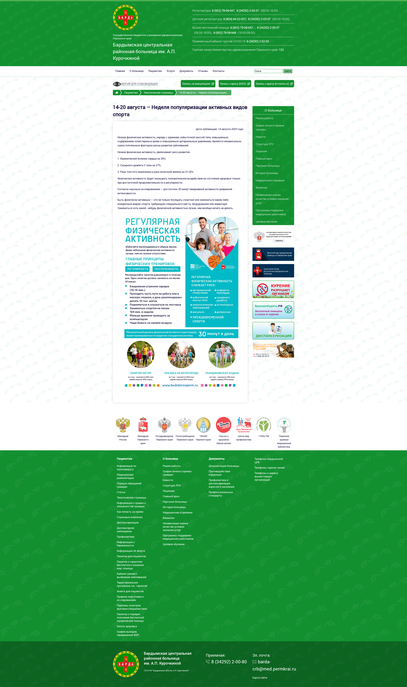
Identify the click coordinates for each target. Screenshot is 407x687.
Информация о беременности (126, 543)
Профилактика (125, 536)
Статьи (121, 492)
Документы (186, 71)
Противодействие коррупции (219, 473)
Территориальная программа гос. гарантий (132, 584)
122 (281, 50)
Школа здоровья (127, 626)
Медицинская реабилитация (125, 476)
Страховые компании (129, 517)
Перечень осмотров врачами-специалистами (132, 607)
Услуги (171, 71)
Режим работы (264, 118)
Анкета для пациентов (130, 591)
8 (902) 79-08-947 (223, 10)
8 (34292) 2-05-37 (248, 10)
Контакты (218, 71)
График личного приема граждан (270, 127)
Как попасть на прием (130, 511)
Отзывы (203, 71)
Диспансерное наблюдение (125, 529)
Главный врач (264, 158)
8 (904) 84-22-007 (234, 19)
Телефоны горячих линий (270, 467)
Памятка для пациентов (131, 556)
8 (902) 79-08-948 (225, 33)
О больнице (137, 71)
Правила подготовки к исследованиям (130, 598)
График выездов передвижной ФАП (128, 633)
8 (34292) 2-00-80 (229, 662)
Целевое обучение (266, 221)
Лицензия (261, 151)
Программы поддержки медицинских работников (271, 212)
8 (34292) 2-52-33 (258, 41)
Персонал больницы (268, 165)
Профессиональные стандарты (221, 493)
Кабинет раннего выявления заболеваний (131, 575)
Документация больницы (224, 465)
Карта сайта (259, 677)
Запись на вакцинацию (196, 83)
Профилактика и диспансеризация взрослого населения (221, 483)
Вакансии (261, 187)
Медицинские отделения (270, 180)
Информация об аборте (131, 550)
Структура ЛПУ (265, 144)
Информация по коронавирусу (126, 467)
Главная (120, 71)
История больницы (267, 173)
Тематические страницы (158, 92)
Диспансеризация (128, 522)
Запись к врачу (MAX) (233, 83)
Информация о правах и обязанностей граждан (131, 504)
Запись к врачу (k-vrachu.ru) (273, 83)
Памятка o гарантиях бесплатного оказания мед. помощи (130, 565)
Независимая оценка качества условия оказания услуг (272, 199)
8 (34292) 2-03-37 (259, 19)
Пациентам (155, 71)
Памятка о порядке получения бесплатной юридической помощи (130, 617)
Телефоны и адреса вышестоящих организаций (266, 476)
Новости (261, 136)
